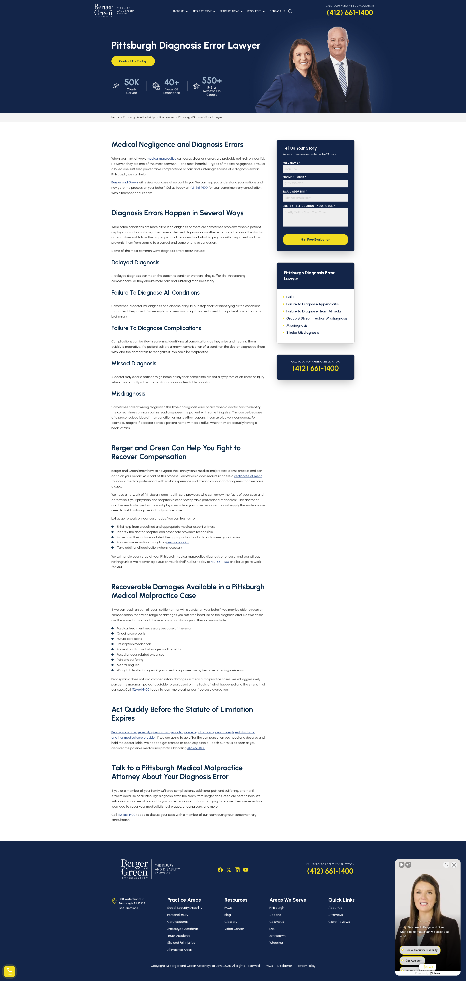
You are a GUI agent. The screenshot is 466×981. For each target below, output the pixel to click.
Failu (290, 297)
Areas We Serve (202, 11)
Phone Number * (294, 177)
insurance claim (177, 542)
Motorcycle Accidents (183, 929)
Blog (227, 915)
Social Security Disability (184, 908)
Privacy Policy (306, 966)
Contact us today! (133, 61)
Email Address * (295, 191)
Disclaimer (284, 966)
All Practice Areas (179, 950)
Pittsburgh (276, 908)
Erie (272, 929)
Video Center (234, 929)
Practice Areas (229, 11)
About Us (178, 11)
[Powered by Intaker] (435, 973)
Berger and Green (124, 182)
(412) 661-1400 (350, 12)
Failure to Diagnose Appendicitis (312, 304)
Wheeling (276, 943)
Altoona (275, 915)
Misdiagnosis (296, 325)
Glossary (230, 922)
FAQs (228, 908)
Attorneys (335, 915)
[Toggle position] (446, 865)
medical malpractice (161, 158)
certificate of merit (248, 476)
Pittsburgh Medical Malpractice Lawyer (149, 117)
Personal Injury (177, 915)
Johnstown (277, 936)
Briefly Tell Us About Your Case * (309, 206)
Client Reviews (339, 922)
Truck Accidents (178, 936)
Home (115, 117)
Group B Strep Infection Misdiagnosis (316, 318)
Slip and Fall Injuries (181, 943)
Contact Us (277, 11)
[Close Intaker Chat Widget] (454, 865)
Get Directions (128, 908)
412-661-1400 (199, 188)
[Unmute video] (401, 865)
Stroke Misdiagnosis (302, 332)
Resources (254, 11)
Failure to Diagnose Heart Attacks (313, 311)
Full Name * (291, 163)
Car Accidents (177, 922)
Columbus (276, 922)
